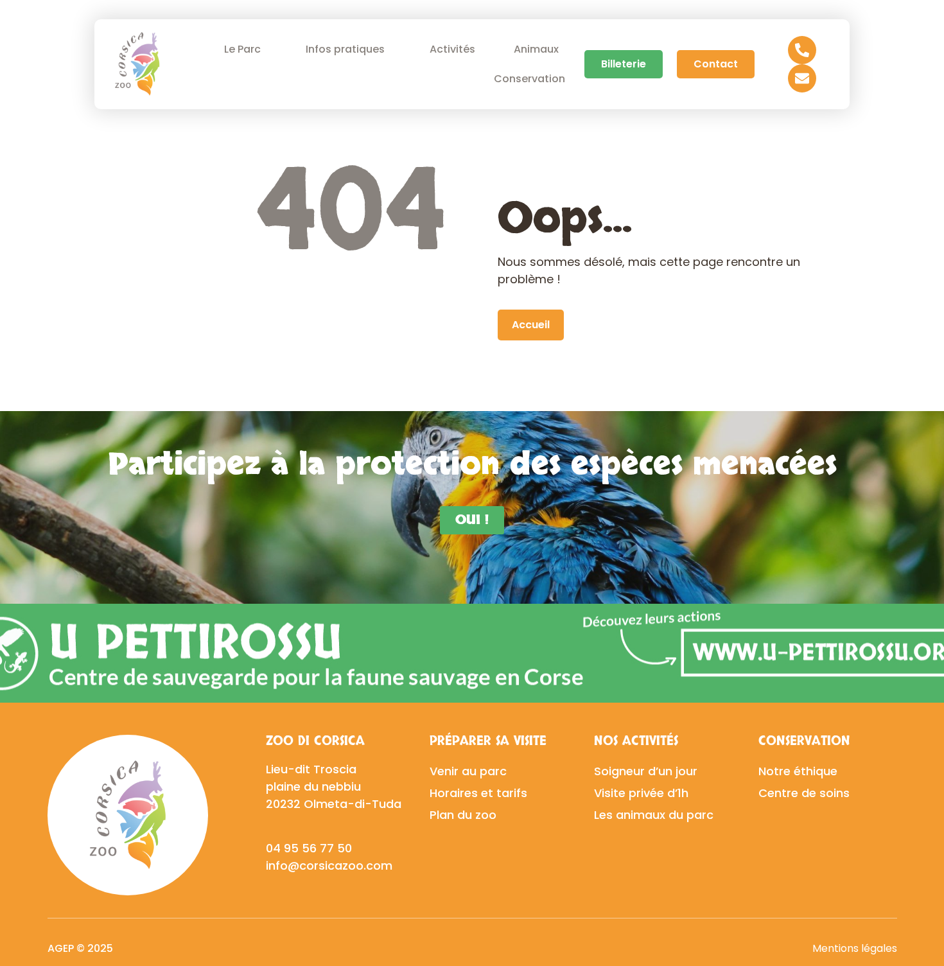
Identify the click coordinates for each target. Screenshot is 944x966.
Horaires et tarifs (478, 793)
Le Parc (242, 49)
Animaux (536, 49)
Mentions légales (854, 948)
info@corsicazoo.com (329, 865)
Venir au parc (468, 771)
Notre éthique (797, 771)
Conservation (529, 78)
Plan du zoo (463, 815)
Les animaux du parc (653, 815)
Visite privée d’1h (641, 793)
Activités (452, 49)
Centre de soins (804, 793)
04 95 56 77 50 (309, 848)
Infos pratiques (345, 49)
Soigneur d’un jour (645, 771)
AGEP (61, 948)
